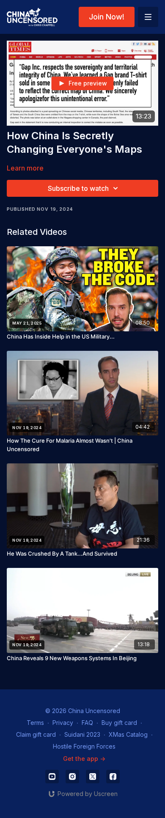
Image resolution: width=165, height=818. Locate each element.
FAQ (87, 722)
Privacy (62, 722)
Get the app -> (84, 758)
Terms (35, 722)
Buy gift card (119, 722)
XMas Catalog (128, 734)
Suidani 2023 (82, 734)
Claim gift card (36, 734)
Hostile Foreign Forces (84, 746)
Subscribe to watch (78, 188)
